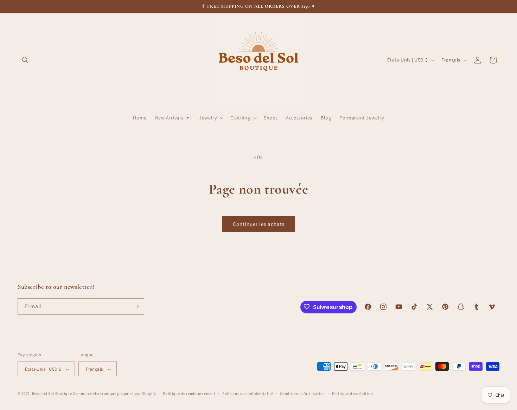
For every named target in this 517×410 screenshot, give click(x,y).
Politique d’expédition (352, 393)
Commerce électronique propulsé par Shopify (114, 393)
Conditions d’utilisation (302, 393)
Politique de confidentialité (247, 393)
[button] (25, 60)
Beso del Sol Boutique (52, 393)
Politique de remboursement (189, 393)
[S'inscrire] (136, 306)
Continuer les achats (259, 224)
